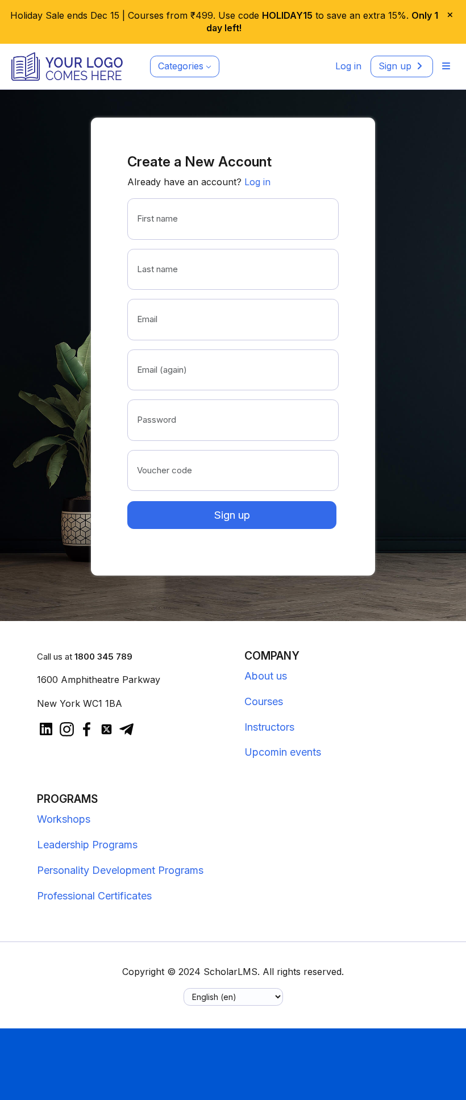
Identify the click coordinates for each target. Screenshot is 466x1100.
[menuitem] (446, 66)
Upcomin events (282, 752)
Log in (257, 182)
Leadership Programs (87, 845)
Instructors (269, 727)
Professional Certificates (94, 896)
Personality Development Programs (120, 870)
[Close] (452, 15)
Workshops (63, 819)
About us (265, 676)
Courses (263, 701)
